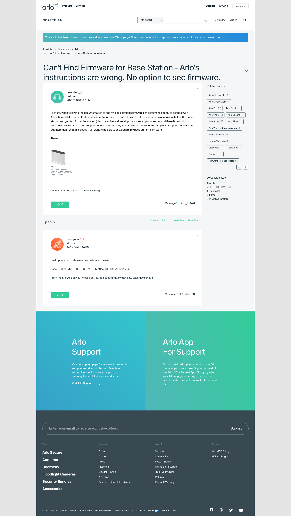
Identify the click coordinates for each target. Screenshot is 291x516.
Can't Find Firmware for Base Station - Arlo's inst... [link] (77, 53)
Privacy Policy (86, 510)
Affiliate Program (220, 457)
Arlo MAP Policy (220, 451)
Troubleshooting (91, 191)
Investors (104, 467)
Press (102, 462)
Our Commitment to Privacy (114, 482)
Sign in (233, 20)
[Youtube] (241, 510)
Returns (159, 477)
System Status (163, 462)
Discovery (214, 148)
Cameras (63, 49)
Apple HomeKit (217, 95)
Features (232, 148)
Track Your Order (164, 472)
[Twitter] (231, 510)
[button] (197, 87)
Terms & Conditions (103, 510)
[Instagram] (221, 510)
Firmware (213, 154)
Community (161, 457)
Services (80, 6)
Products (67, 6)
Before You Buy (217, 141)
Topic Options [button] (246, 72)
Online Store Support (166, 467)
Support (210, 6)
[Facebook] (211, 510)
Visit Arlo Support (82, 383)
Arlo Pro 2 (231, 108)
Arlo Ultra (233, 121)
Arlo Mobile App (217, 102)
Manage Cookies (169, 510)
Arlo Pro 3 (214, 115)
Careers (103, 457)
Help (244, 20)
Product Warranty (164, 482)
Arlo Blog (104, 477)
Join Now (220, 20)
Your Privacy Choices (145, 510)
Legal (116, 510)
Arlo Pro (79, 49)
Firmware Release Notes (221, 161)
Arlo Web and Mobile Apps (223, 128)
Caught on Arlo (107, 472)
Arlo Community (52, 20)
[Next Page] (245, 167)
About (102, 451)
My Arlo (223, 6)
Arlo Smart (214, 121)
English (47, 49)
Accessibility (127, 510)
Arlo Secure (234, 115)
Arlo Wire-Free (216, 134)
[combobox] (187, 20)
